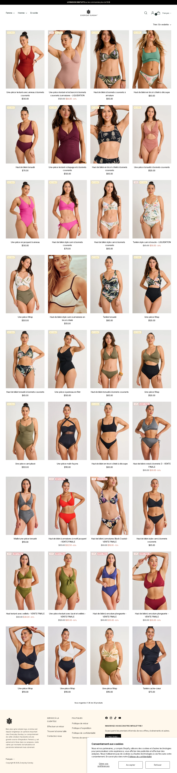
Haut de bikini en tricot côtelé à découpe (152, 92)
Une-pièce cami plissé (25, 463)
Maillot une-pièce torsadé (25, 538)
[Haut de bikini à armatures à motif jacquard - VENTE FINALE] (67, 506)
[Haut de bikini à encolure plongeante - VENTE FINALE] (109, 580)
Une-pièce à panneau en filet (67, 392)
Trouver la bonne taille (57, 731)
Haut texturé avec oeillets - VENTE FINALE (25, 613)
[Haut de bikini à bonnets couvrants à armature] (109, 59)
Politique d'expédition (81, 728)
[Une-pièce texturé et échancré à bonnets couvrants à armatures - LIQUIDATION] (67, 59)
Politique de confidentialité (140, 756)
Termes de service (80, 737)
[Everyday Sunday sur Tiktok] (115, 718)
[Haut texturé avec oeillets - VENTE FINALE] (25, 580)
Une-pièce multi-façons (67, 463)
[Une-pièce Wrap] (25, 284)
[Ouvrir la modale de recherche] (146, 13)
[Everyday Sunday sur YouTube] (120, 718)
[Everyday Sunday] (88, 12)
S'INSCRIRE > (113, 737)
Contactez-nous (54, 736)
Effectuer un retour (55, 726)
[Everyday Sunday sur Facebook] (106, 718)
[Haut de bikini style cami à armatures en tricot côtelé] (67, 284)
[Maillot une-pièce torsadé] (25, 506)
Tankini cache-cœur (152, 688)
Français (165, 13)
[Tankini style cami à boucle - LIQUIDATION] (151, 209)
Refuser (158, 765)
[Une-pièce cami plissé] (25, 431)
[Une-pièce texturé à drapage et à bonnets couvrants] (67, 134)
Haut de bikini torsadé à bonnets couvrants (25, 392)
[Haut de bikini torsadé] (25, 134)
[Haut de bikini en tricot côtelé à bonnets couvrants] (109, 134)
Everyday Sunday (26, 763)
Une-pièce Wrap (25, 317)
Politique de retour (80, 723)
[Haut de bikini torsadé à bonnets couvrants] (25, 359)
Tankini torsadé (109, 317)
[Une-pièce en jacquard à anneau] (25, 209)
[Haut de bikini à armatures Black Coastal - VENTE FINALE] (109, 506)
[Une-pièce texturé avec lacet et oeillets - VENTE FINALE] (67, 580)
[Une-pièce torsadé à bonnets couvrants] (151, 134)
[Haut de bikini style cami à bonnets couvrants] (67, 209)
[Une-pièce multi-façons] (67, 431)
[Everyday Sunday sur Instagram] (111, 718)
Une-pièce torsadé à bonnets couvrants (152, 167)
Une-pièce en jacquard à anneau (25, 242)
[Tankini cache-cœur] (151, 655)
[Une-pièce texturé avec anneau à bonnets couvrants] (25, 59)
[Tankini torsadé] (109, 284)
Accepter (130, 765)
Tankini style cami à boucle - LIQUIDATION (152, 242)
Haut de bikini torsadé (25, 167)
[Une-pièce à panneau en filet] (67, 359)
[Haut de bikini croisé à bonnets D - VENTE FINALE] (151, 431)
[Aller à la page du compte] (151, 13)
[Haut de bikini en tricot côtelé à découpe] (151, 59)
